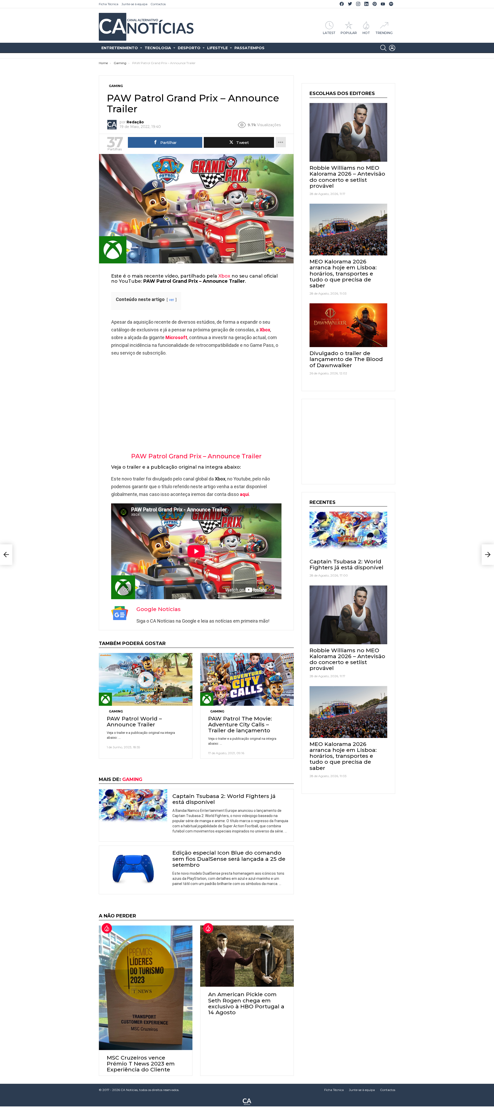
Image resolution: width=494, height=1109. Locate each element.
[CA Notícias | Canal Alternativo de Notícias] (247, 1101)
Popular (349, 33)
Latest (329, 33)
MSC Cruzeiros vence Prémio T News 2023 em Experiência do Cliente (141, 1063)
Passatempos (249, 48)
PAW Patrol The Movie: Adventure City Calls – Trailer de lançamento (240, 724)
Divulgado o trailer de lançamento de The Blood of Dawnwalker (346, 359)
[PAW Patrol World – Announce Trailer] (145, 679)
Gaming (116, 711)
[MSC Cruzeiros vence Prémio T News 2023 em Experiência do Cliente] (145, 987)
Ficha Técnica (108, 4)
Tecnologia (158, 48)
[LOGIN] (392, 48)
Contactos (158, 4)
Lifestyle (217, 48)
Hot (366, 33)
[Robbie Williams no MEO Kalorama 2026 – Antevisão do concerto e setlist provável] (348, 132)
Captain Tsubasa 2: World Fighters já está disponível (224, 799)
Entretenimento (119, 48)
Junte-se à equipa (134, 4)
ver (171, 300)
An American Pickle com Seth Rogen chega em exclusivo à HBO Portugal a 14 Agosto (246, 1003)
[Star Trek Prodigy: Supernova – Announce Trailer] (6, 554)
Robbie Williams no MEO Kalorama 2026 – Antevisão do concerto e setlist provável (347, 177)
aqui (244, 494)
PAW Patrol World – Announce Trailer (134, 721)
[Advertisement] (196, 398)
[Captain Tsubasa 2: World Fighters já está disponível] (133, 808)
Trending (384, 33)
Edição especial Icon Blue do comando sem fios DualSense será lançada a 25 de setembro (228, 858)
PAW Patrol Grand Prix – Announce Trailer (196, 456)
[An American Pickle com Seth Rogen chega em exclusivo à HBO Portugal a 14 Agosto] (247, 956)
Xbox (224, 276)
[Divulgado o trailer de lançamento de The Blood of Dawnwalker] (348, 325)
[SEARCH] (383, 48)
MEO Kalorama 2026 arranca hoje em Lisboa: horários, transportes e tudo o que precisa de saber (343, 273)
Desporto (189, 48)
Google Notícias (158, 609)
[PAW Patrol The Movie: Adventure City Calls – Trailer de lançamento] (247, 679)
